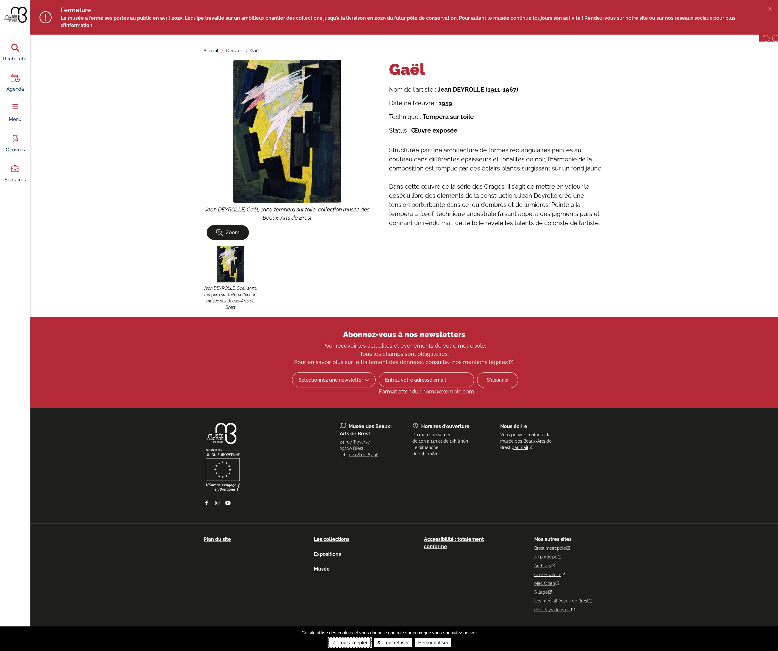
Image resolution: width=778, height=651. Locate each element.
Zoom (232, 232)
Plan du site (217, 539)
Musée (322, 569)
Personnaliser (433, 642)
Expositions (327, 554)
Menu (15, 119)
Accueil (211, 50)
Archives (542, 565)
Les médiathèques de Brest (561, 601)
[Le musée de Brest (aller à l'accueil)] (221, 442)
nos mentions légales (480, 362)
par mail (520, 447)
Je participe (545, 557)
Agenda (15, 89)
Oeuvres (15, 150)
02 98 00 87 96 (363, 454)
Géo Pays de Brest (552, 609)
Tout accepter (352, 642)
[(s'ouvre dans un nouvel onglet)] (223, 489)
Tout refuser (395, 642)
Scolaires (15, 180)
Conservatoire (547, 574)
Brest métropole (550, 548)
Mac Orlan (544, 583)
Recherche (15, 59)
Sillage (541, 592)
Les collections (331, 539)
